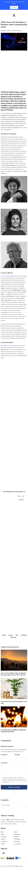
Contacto (3, 839)
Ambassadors (17, 834)
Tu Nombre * (4, 754)
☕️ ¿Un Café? (17, 843)
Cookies (3, 843)
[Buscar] (26, 15)
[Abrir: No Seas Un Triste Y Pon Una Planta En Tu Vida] (14, 688)
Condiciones (4, 841)
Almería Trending (5, 866)
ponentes (11, 635)
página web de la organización (11, 345)
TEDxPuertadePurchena (11, 276)
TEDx (17, 635)
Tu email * (17, 754)
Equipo (2, 834)
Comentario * (4, 763)
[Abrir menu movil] (1, 15)
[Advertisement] (14, 426)
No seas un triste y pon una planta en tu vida (14, 702)
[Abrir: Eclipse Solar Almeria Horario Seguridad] (14, 660)
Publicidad (16, 836)
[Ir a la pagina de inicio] (14, 15)
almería (4, 635)
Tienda (15, 832)
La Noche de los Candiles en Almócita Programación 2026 (13, 730)
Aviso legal (16, 841)
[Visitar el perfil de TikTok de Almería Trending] (4, 853)
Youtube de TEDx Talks (19, 316)
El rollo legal (17, 839)
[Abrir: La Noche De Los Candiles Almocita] (14, 716)
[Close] (26, 5)
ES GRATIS (14, 7)
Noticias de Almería (16, 30)
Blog (2, 832)
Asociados (3, 836)
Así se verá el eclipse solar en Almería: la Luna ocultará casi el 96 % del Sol (14, 674)
